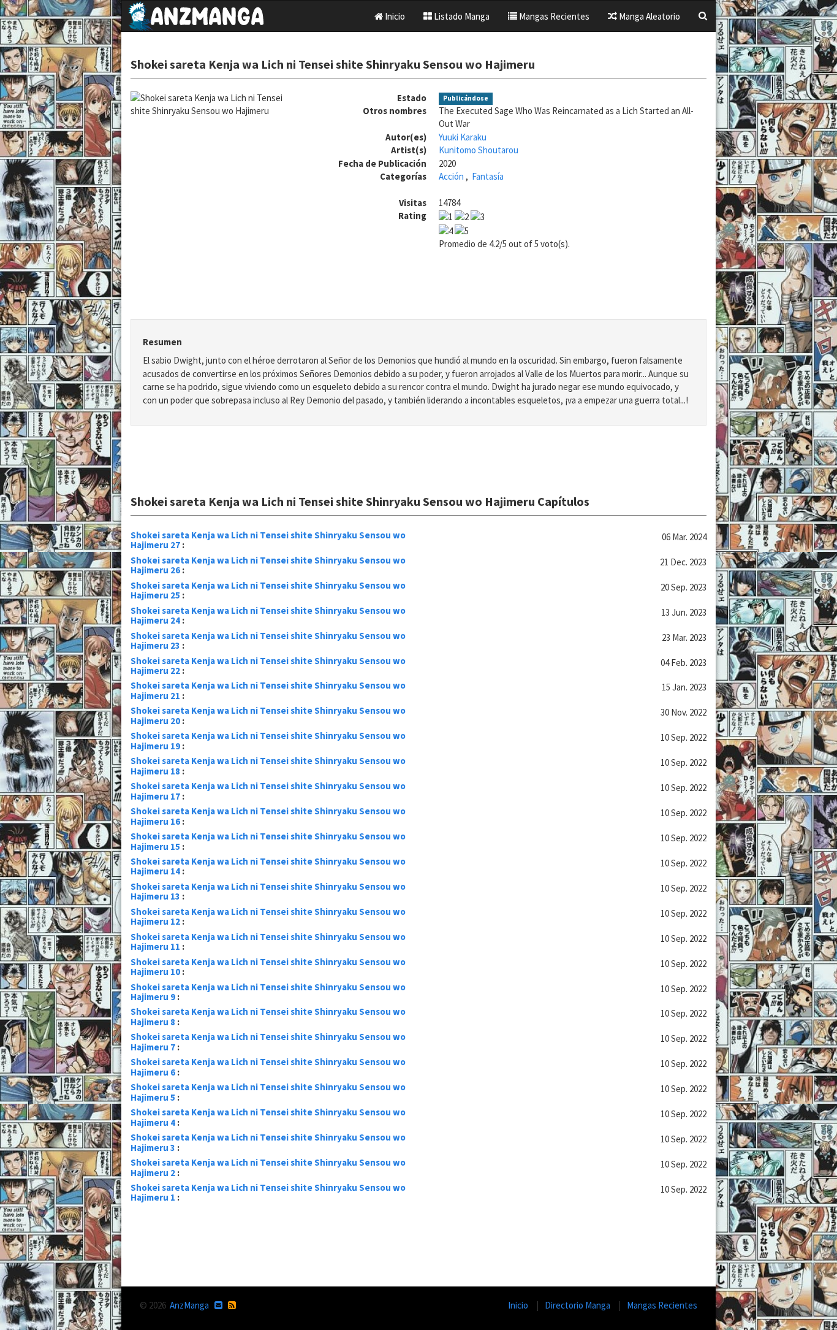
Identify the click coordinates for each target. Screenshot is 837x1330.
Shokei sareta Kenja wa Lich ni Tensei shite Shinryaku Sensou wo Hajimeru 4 (268, 1117)
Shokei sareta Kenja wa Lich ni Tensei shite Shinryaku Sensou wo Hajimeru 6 (268, 1067)
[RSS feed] (232, 1305)
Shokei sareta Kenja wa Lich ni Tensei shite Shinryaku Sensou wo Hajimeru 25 (268, 590)
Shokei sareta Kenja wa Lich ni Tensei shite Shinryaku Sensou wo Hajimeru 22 (268, 666)
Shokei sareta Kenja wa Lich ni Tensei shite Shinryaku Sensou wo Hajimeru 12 (268, 917)
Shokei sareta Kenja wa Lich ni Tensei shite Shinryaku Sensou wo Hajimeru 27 (268, 540)
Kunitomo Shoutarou (478, 150)
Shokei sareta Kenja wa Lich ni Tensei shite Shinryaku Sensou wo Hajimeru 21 (268, 690)
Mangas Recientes (553, 16)
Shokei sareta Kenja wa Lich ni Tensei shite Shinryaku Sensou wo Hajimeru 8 (268, 1017)
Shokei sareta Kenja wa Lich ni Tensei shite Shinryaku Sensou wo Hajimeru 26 (268, 565)
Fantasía (488, 176)
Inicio (394, 16)
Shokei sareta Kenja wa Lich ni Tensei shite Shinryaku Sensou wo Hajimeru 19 (268, 741)
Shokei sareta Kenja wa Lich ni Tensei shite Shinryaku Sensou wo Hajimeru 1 (268, 1193)
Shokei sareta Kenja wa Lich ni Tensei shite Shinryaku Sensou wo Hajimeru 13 (268, 892)
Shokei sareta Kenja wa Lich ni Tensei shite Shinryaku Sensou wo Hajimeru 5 (268, 1092)
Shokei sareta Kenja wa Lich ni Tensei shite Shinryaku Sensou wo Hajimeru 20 (268, 716)
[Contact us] (218, 1305)
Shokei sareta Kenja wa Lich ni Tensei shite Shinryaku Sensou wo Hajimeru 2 (268, 1167)
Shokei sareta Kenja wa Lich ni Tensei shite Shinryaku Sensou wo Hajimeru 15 (268, 841)
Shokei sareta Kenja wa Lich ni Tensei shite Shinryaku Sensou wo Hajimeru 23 (268, 641)
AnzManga (189, 1305)
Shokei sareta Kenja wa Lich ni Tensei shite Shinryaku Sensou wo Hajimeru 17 (268, 791)
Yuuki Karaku (463, 137)
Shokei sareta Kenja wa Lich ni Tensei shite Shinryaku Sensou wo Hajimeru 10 (268, 967)
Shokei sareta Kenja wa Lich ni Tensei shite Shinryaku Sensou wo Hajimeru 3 (268, 1142)
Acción (451, 176)
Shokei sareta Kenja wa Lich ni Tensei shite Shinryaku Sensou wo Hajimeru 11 (268, 942)
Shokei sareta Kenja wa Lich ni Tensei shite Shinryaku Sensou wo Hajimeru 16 (268, 816)
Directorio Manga (578, 1305)
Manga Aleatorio (648, 16)
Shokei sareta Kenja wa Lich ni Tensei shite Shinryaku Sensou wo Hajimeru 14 (268, 866)
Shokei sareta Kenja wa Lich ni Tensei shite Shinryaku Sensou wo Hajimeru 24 (268, 616)
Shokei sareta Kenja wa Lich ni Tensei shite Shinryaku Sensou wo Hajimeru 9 (268, 992)
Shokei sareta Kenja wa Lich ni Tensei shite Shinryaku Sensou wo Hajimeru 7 (268, 1042)
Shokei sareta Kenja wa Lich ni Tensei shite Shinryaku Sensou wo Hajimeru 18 (268, 766)
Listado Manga (461, 16)
